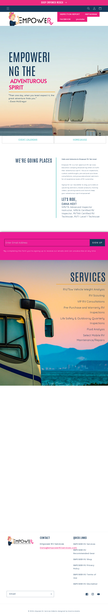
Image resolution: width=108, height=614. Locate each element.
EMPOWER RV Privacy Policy (83, 567)
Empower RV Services (43, 611)
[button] (8, 8)
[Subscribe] (51, 594)
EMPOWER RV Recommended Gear (84, 552)
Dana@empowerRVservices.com (58, 547)
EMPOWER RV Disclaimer (85, 584)
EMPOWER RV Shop (82, 559)
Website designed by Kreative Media (65, 611)
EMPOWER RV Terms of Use (84, 576)
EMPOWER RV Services (84, 544)
